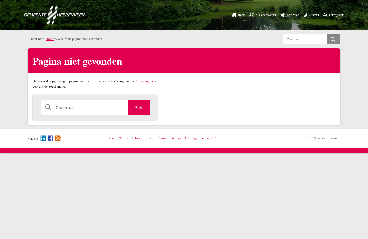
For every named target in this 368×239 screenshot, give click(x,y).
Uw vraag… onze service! (200, 138)
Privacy (149, 138)
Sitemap (176, 138)
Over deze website (130, 138)
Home (50, 38)
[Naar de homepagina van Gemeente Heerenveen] (54, 15)
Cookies (162, 138)
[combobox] (305, 39)
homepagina (144, 81)
